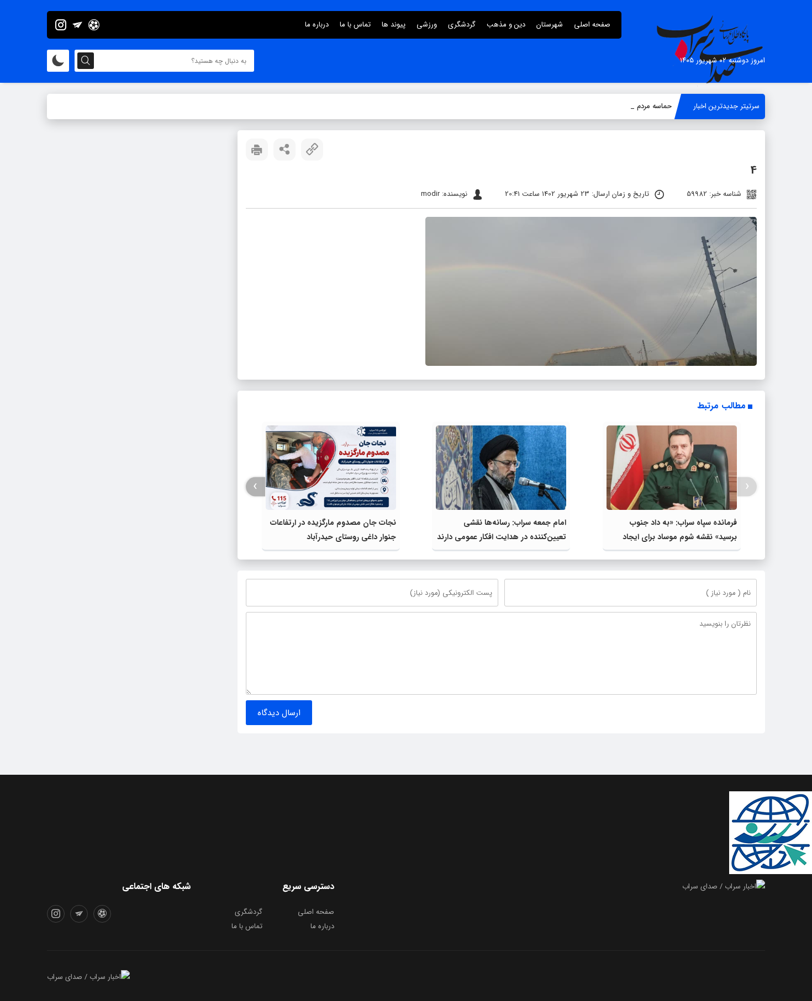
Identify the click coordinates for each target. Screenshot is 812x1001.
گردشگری (462, 24)
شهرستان (549, 24)
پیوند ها (393, 24)
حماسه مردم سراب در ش (636, 106)
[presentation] (747, 486)
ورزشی (426, 24)
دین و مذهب (506, 24)
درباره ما (317, 24)
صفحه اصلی (592, 24)
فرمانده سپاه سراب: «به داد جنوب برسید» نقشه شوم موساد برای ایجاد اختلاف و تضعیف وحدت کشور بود (680, 537)
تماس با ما (355, 24)
